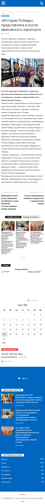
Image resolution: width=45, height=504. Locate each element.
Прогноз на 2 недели (34, 271)
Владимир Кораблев (9, 357)
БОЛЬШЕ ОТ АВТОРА (30, 217)
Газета (3, 463)
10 (4, 325)
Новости (10, 11)
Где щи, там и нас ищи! (12, 354)
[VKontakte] (19, 379)
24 (4, 334)
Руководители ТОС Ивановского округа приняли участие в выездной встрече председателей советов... (29, 398)
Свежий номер (6, 478)
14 (28, 325)
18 (10, 329)
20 (23, 329)
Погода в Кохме (21, 269)
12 (16, 325)
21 (28, 329)
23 (41, 329)
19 (16, 329)
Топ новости (5, 471)
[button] (41, 3)
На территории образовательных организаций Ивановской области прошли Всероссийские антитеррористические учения (37, 237)
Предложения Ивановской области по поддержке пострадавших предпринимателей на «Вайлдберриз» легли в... (28, 415)
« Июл (3, 343)
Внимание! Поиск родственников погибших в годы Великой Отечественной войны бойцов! (9, 202)
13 (23, 325)
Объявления (6, 482)
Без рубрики (5, 474)
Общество (5, 467)
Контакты (22, 494)
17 (4, 329)
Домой (3, 11)
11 (10, 325)
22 (34, 329)
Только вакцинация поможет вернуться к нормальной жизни (34, 199)
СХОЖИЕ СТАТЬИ (13, 217)
